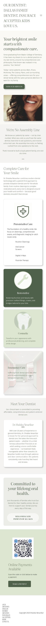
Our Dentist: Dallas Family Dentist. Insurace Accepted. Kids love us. (20, 15)
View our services (14, 86)
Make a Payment (20, 584)
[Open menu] (41, 15)
